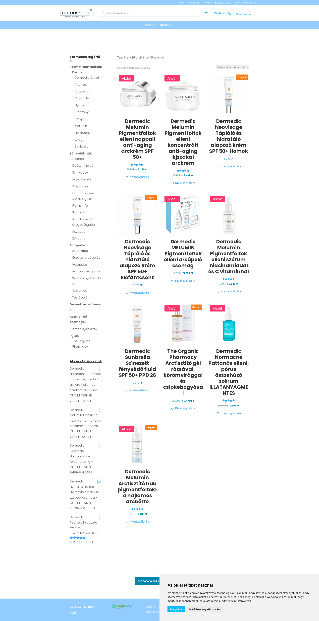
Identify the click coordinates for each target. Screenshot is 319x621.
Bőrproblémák (81, 153)
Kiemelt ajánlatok (83, 329)
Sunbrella (82, 146)
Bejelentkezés (223, 2)
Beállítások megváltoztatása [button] (204, 609)
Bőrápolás (78, 245)
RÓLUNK (150, 606)
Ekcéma (78, 159)
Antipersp (82, 91)
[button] (137, 177)
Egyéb (74, 336)
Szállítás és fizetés (245, 2)
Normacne (83, 133)
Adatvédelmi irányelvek (236, 601)
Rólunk (208, 2)
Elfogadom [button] (176, 609)
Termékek (123, 57)
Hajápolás (80, 264)
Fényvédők (80, 172)
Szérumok (79, 290)
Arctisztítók (80, 251)
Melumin (81, 126)
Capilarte (82, 98)
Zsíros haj (79, 238)
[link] (236, 601)
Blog (181, 2)
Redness (81, 84)
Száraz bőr (80, 212)
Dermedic (165, 25)
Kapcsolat (194, 2)
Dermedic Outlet (87, 78)
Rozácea (79, 232)
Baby (79, 119)
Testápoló (79, 297)
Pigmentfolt (81, 205)
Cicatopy (82, 112)
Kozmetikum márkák (86, 67)
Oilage (79, 140)
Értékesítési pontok (244, 14)
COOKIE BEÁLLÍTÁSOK (158, 611)
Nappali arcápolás (86, 271)
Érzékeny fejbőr (83, 165)
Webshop (150, 25)
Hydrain (80, 105)
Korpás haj (80, 186)
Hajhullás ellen (82, 179)
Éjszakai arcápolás (86, 257)
